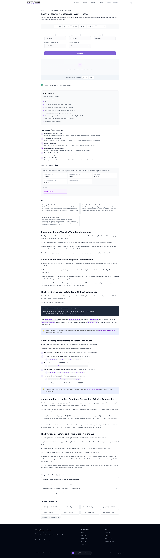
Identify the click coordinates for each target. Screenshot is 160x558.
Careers (83, 544)
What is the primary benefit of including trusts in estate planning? (61, 479)
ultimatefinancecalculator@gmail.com (45, 540)
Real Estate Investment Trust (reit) (108, 506)
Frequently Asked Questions (53, 121)
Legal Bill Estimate (67, 512)
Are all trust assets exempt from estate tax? (55, 493)
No (92, 77)
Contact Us (108, 532)
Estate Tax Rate (73, 42)
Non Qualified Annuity (108, 512)
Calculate (80, 53)
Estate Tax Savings (87, 507)
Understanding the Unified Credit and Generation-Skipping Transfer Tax (64, 116)
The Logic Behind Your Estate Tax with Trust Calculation (60, 110)
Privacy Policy (108, 538)
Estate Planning (67, 507)
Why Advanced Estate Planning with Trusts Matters (59, 107)
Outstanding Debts (74, 35)
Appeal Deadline (47, 512)
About (93, 2)
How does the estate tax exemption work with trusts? (57, 484)
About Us (83, 541)
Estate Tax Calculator (93, 389)
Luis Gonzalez (54, 85)
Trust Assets (97, 35)
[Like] (56, 26)
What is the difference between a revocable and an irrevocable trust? (62, 488)
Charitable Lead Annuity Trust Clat (49, 506)
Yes (86, 77)
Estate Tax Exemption (50, 42)
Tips (46, 102)
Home (42, 10)
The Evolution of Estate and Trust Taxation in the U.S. (59, 118)
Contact (100, 2)
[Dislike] (60, 26)
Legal (47, 10)
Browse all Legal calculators (51, 517)
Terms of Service (109, 541)
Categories (85, 2)
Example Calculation (50, 99)
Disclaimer (107, 535)
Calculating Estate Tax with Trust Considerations (58, 104)
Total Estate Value (49, 35)
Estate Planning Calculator (106, 330)
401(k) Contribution (88, 512)
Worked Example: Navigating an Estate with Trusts (58, 113)
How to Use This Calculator (51, 96)
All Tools (76, 2)
